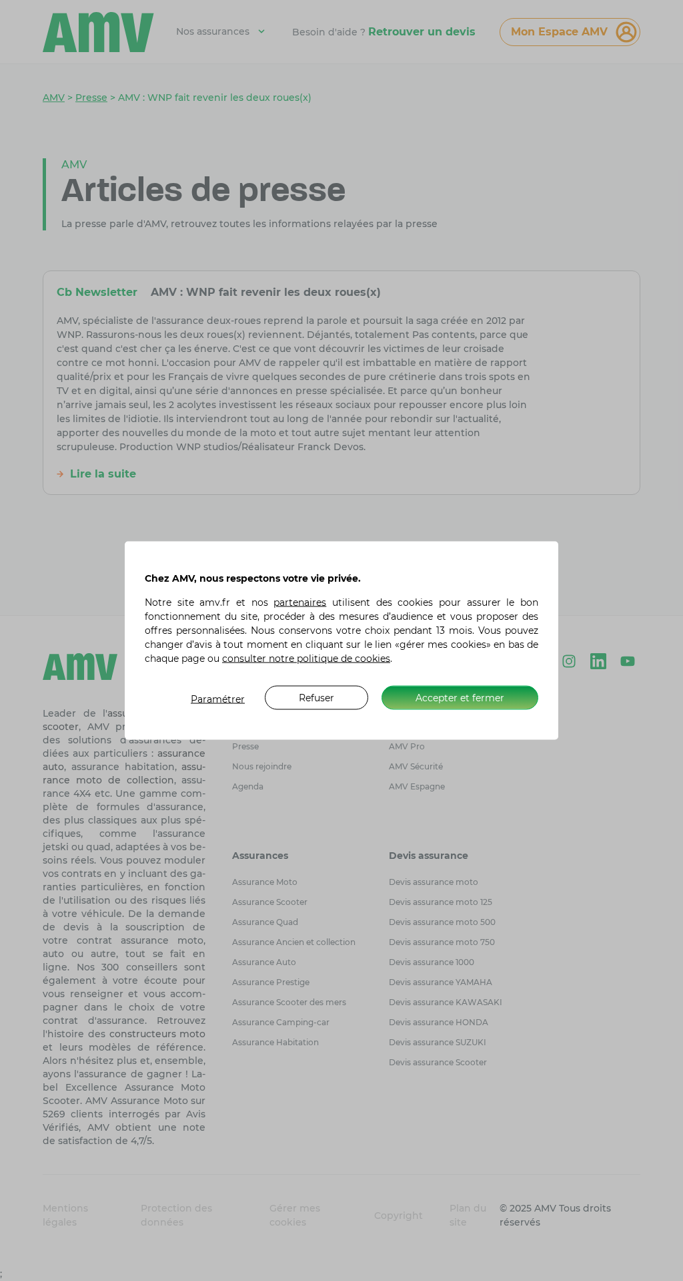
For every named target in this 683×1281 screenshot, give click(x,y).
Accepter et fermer (460, 697)
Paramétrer (218, 699)
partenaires (299, 602)
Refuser (316, 697)
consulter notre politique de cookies (306, 659)
